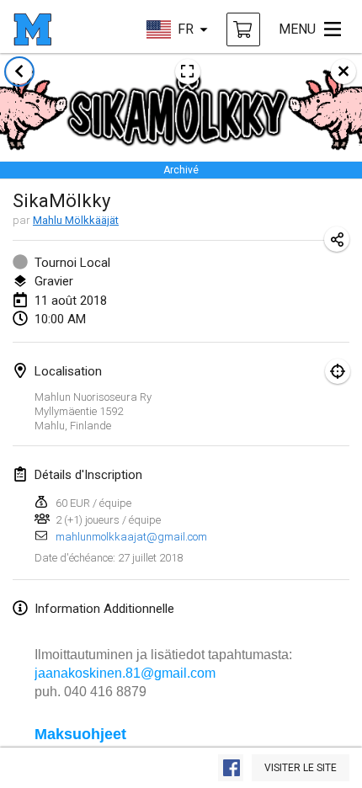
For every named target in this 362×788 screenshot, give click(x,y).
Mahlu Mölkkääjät (76, 220)
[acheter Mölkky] (243, 29)
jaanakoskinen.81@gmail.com (125, 673)
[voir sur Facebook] (230, 767)
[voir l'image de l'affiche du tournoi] (187, 71)
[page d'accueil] (32, 29)
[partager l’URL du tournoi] (336, 239)
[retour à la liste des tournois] (19, 71)
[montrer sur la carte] (337, 371)
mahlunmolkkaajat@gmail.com (131, 536)
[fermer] (343, 71)
